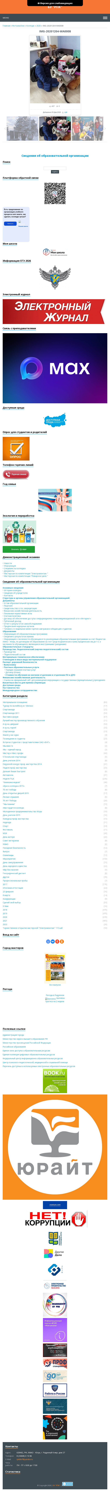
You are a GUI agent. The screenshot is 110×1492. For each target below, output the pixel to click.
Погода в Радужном (55, 995)
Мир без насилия (10, 869)
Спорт (5, 826)
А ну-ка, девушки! (10, 724)
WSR (5, 833)
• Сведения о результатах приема (18, 636)
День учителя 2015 (11, 815)
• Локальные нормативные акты (17, 613)
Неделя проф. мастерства (15, 767)
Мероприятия (9, 858)
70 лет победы (9, 789)
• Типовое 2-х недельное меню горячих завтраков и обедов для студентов (37, 629)
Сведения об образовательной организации (55, 156)
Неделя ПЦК (8, 778)
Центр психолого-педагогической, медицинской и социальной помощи (35, 1062)
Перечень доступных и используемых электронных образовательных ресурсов (39, 1066)
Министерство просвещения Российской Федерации (27, 1042)
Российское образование (14, 1046)
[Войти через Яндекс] (57, 941)
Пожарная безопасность (14, 848)
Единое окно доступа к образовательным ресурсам (26, 1050)
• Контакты (8, 595)
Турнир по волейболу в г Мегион (18, 706)
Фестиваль (8, 829)
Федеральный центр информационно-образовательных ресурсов (33, 1058)
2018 (5, 909)
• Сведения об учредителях (15, 593)
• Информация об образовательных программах (25, 634)
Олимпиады (8, 855)
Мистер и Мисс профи (13, 753)
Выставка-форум (10, 716)
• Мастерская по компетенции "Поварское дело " (25, 576)
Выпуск (6, 851)
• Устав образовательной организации (20, 603)
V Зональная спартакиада (14, 757)
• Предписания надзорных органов (18, 626)
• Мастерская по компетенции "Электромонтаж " (25, 573)
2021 (5, 920)
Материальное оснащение (15, 702)
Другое (6, 877)
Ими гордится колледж (13, 807)
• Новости (7, 563)
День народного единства (15, 866)
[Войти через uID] (48, 941)
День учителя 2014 (11, 760)
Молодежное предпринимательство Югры (22, 811)
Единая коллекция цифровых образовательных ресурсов (29, 1054)
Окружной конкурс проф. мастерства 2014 (22, 764)
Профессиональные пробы (15, 880)
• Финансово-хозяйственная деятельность (22, 611)
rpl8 (65, 112)
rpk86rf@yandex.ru (25, 1459)
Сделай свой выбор (12, 902)
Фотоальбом (18, 25)
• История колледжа (12, 590)
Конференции (9, 899)
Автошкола (8, 775)
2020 (38, 25)
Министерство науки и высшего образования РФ (25, 1039)
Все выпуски (55, 984)
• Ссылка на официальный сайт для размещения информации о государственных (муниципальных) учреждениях (54, 680)
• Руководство (9, 652)
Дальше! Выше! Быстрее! (14, 771)
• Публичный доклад (12, 621)
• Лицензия (7, 605)
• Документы (8, 571)
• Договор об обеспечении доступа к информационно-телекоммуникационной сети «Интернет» (47, 618)
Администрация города (13, 1035)
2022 (5, 924)
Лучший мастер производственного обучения (24, 720)
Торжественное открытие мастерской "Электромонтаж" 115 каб (33, 928)
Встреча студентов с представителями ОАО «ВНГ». (26, 742)
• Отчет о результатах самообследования (22, 623)
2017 (5, 884)
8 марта (6, 895)
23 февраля (8, 891)
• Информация (9, 566)
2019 (5, 913)
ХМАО (5, 844)
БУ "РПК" (55, 7)
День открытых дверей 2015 (16, 793)
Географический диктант (14, 873)
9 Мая (5, 906)
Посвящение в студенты (14, 738)
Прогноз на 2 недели (54, 1001)
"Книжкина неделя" (11, 782)
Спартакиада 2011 (11, 713)
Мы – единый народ (12, 749)
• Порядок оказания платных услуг (19, 670)
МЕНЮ (6, 17)
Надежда (7, 822)
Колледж (30, 25)
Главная (6, 25)
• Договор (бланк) (12, 672)
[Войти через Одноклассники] (62, 941)
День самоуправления (13, 862)
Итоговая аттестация (13, 888)
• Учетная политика (12, 616)
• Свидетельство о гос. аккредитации (20, 608)
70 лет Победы (9, 800)
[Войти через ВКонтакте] (53, 941)
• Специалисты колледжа (14, 568)
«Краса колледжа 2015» (13, 786)
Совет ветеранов (11, 840)
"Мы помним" (9, 804)
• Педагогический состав (14, 654)
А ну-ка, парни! (9, 727)
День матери (9, 837)
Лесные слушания (11, 797)
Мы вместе (8, 746)
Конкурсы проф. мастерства (16, 818)
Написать (10, 223)
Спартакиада (9, 709)
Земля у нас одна (11, 735)
